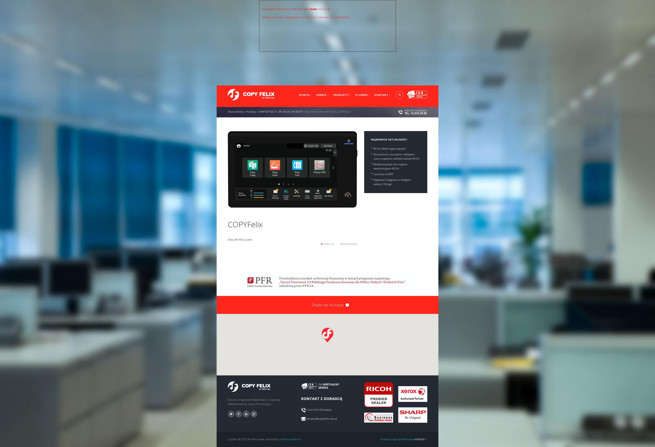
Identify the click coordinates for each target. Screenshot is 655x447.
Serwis (321, 95)
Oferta (304, 95)
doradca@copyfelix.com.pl (322, 418)
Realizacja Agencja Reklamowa (397, 439)
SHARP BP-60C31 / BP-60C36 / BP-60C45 (280, 111)
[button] (327, 335)
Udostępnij (350, 244)
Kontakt (381, 95)
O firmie (361, 95)
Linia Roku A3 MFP (383, 174)
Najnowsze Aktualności (389, 139)
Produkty (341, 95)
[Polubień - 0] (322, 244)
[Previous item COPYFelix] (260, 169)
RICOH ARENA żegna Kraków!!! (390, 148)
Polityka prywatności (290, 439)
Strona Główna (236, 111)
